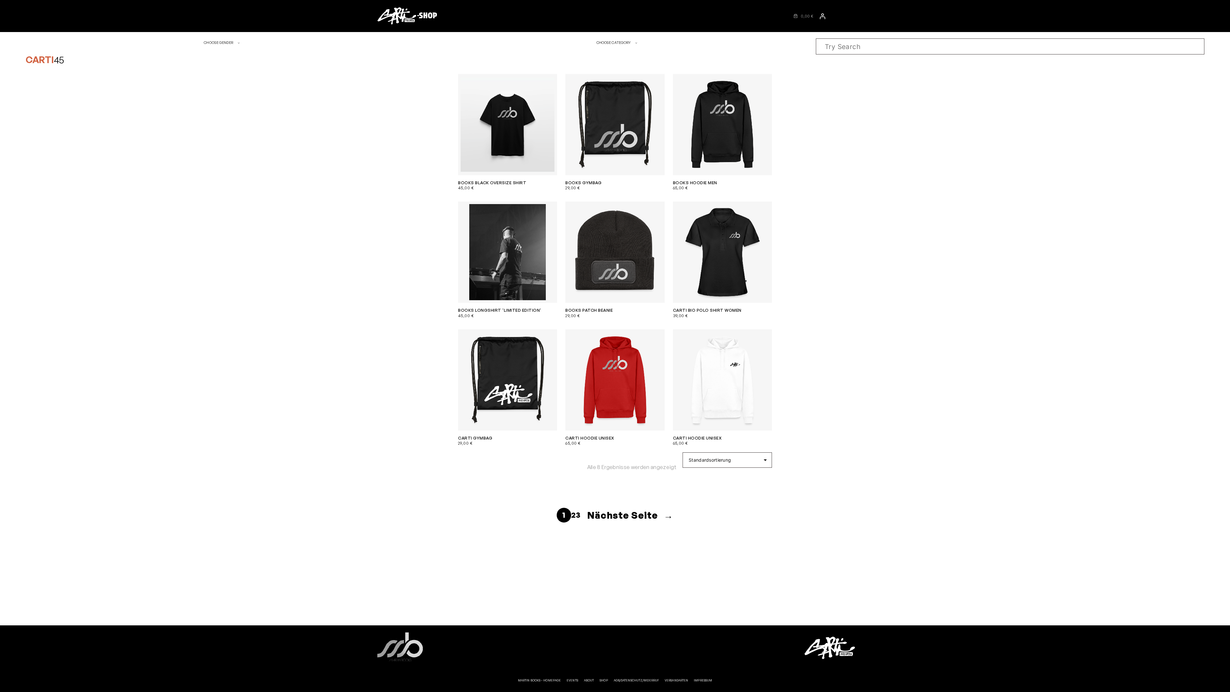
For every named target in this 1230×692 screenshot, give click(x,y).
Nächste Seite (630, 515)
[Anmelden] (822, 16)
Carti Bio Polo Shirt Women (707, 310)
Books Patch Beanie (589, 310)
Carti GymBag (475, 438)
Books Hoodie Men (695, 182)
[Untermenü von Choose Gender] (239, 43)
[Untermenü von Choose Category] (636, 43)
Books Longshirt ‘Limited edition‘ (499, 310)
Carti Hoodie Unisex (589, 438)
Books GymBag (583, 182)
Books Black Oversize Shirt (492, 182)
